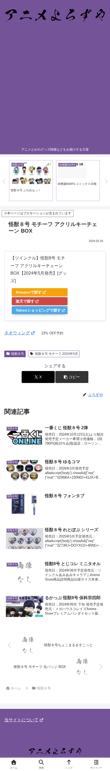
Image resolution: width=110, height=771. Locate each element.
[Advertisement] (55, 87)
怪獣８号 (17, 354)
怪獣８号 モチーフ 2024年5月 (56, 354)
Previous (4, 181)
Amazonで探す (29, 292)
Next (106, 181)
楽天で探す (25, 301)
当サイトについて (21, 720)
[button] (71, 377)
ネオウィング (17, 333)
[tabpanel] (31, 180)
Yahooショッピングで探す (38, 310)
